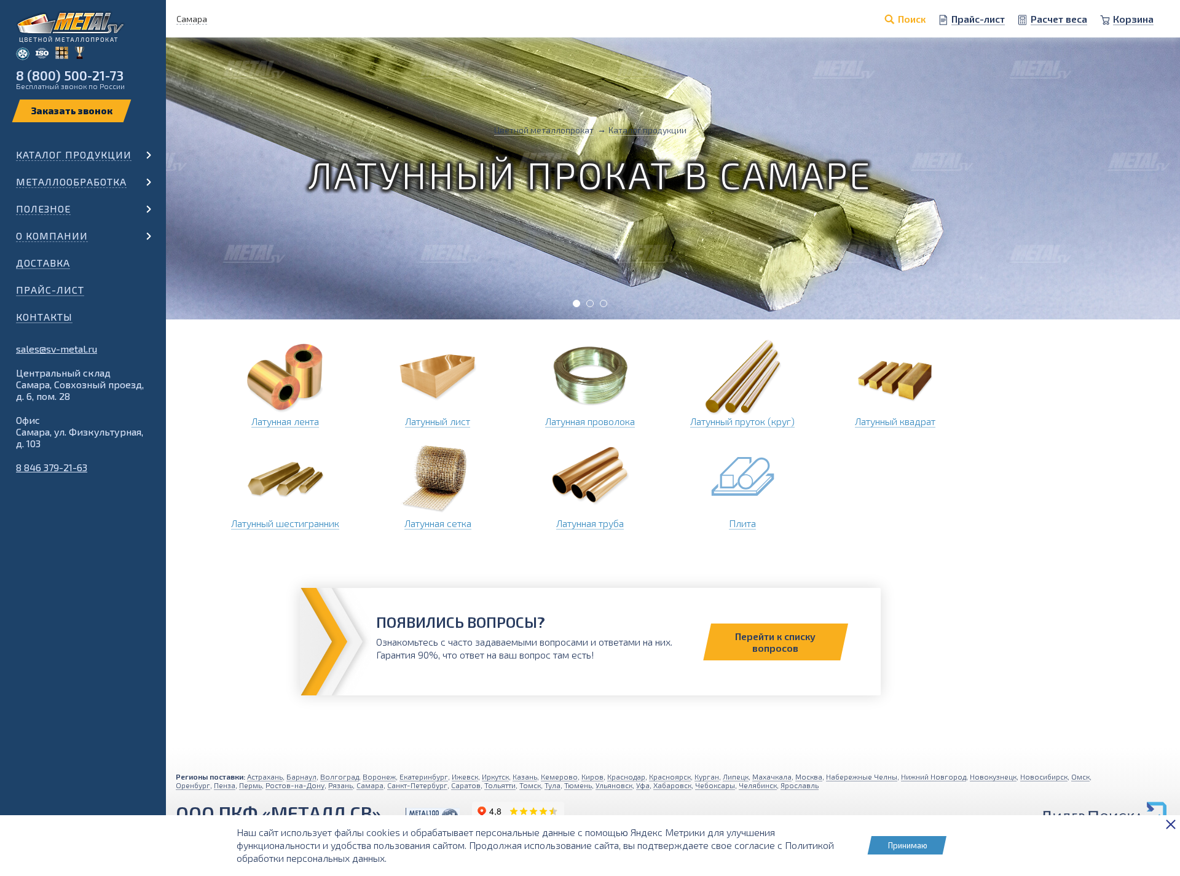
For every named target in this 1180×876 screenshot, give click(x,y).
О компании (52, 235)
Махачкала (772, 776)
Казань (525, 776)
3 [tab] (603, 303)
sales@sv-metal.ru (56, 348)
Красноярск (670, 776)
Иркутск (495, 776)
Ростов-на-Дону (295, 785)
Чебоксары (715, 785)
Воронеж (379, 776)
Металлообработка (71, 181)
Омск (1080, 776)
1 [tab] (576, 303)
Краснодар (626, 776)
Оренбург (193, 785)
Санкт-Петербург (417, 785)
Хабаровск (672, 785)
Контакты (44, 317)
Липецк (736, 776)
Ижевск (465, 776)
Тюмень (578, 785)
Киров (592, 776)
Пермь (250, 785)
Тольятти (500, 785)
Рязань (340, 785)
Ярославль (800, 785)
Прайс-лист (50, 289)
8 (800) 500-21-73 (70, 75)
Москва (808, 776)
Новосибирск (1044, 776)
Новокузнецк (993, 776)
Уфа (643, 785)
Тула (552, 785)
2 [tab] (590, 303)
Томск (530, 785)
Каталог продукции (74, 154)
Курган (706, 776)
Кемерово (559, 776)
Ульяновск (614, 785)
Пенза (224, 785)
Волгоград (339, 776)
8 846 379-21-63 (51, 467)
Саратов (466, 785)
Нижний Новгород (933, 776)
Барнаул (301, 776)
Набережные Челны (861, 776)
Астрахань (265, 776)
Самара (370, 785)
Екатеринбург (423, 776)
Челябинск (758, 785)
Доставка (43, 262)
